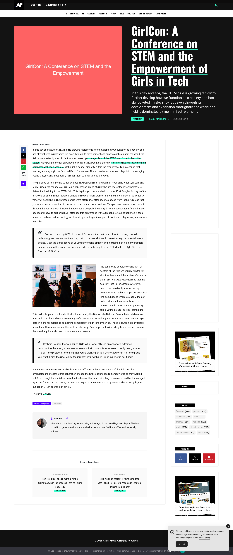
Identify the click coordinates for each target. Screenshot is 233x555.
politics (199, 411)
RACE (199, 416)
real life (199, 422)
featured (183, 411)
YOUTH (181, 427)
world (203, 432)
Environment (161, 13)
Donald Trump (200, 427)
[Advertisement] (195, 183)
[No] (229, 551)
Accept (182, 544)
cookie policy (204, 537)
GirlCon (47, 393)
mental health (185, 432)
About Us (35, 5)
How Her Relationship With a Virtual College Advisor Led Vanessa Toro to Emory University (60, 483)
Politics (131, 13)
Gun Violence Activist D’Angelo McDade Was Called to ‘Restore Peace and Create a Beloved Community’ (119, 483)
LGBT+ (113, 13)
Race (121, 13)
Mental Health (145, 13)
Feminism (103, 13)
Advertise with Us (56, 5)
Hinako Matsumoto (158, 119)
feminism (183, 416)
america (182, 422)
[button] (216, 5)
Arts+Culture (88, 13)
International (72, 13)
